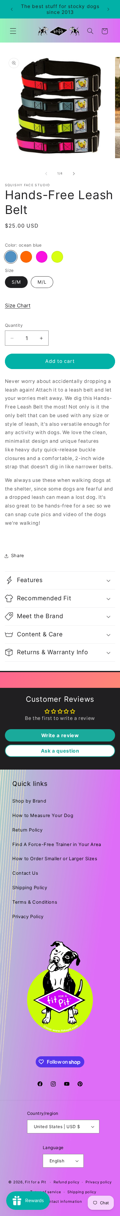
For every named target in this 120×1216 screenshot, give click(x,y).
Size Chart (17, 305)
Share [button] (17, 555)
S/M (16, 282)
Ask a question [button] (60, 751)
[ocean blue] (11, 257)
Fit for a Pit (35, 1182)
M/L (42, 282)
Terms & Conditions (34, 902)
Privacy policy (98, 1182)
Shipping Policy (29, 887)
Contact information (63, 1201)
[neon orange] (26, 257)
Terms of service (45, 1192)
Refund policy (66, 1182)
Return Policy (27, 830)
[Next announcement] (108, 9)
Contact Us (25, 873)
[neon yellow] (57, 257)
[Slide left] (46, 173)
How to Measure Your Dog (43, 815)
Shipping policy (81, 1192)
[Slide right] (74, 173)
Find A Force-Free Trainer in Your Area (56, 844)
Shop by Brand (29, 801)
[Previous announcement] (11, 9)
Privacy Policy (28, 916)
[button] (13, 31)
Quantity (14, 325)
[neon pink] (42, 257)
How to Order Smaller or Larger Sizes (55, 858)
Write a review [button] (60, 735)
